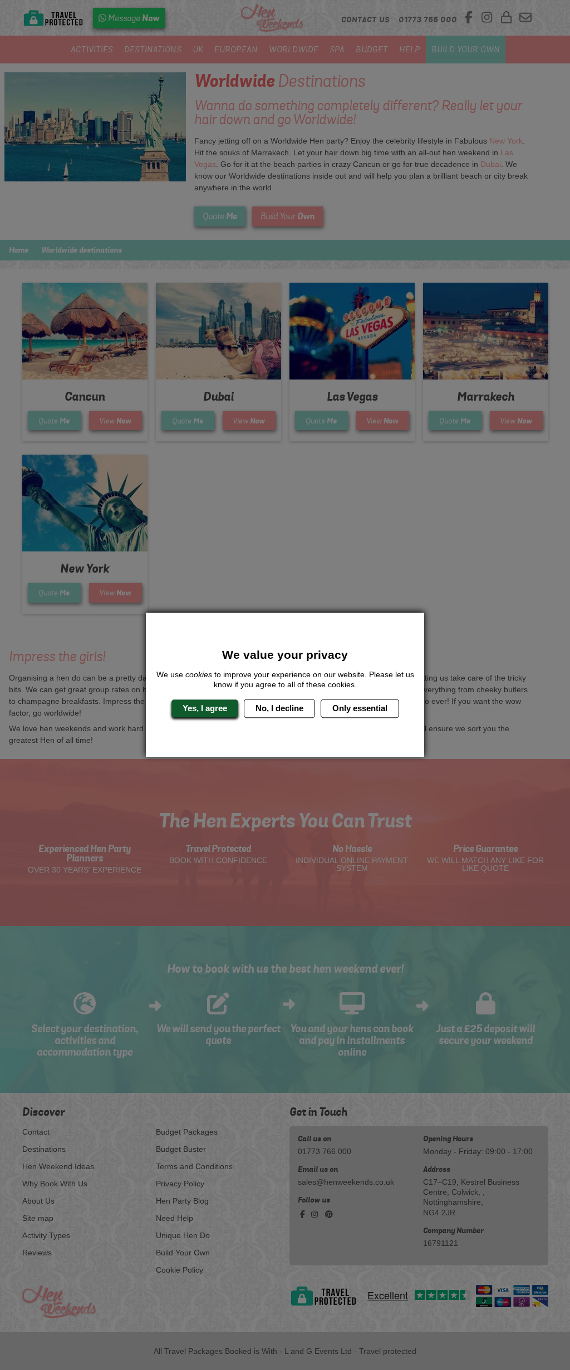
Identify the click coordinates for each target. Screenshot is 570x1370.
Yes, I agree (205, 708)
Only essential (359, 708)
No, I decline (279, 708)
